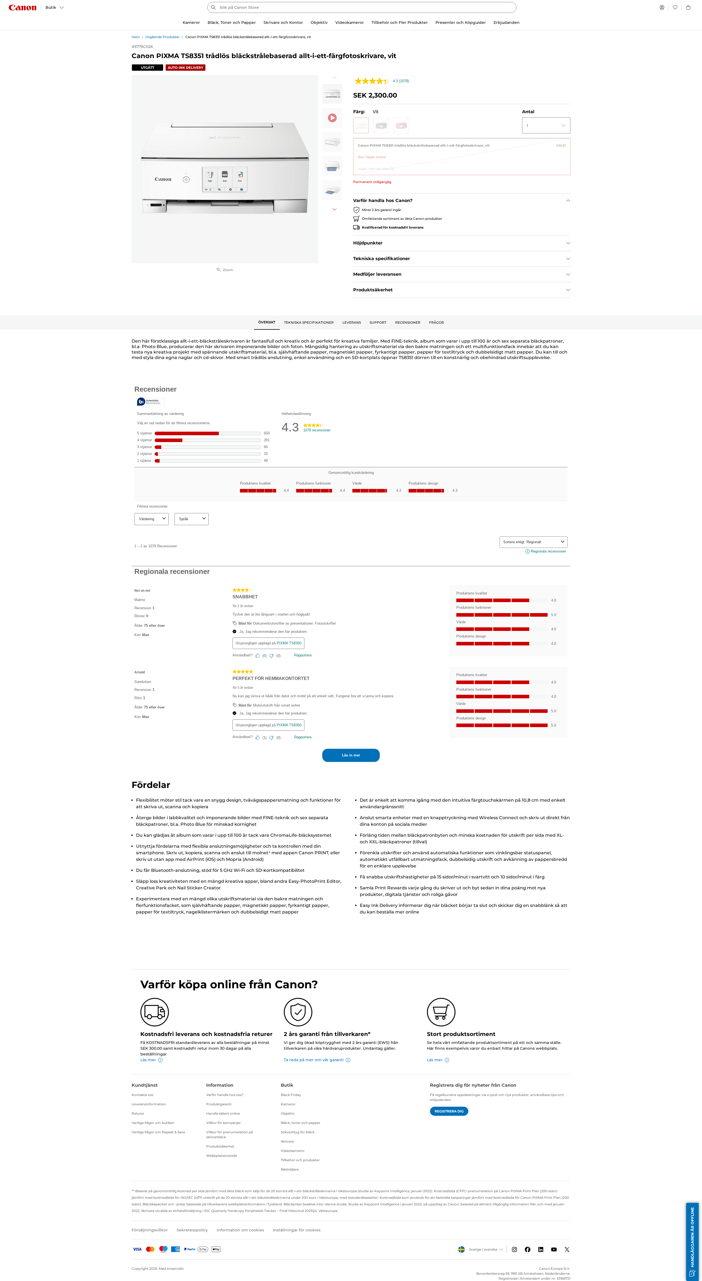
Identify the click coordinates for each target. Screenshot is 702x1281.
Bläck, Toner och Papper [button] (232, 22)
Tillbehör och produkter (300, 1160)
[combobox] (361, 7)
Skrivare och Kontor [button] (283, 22)
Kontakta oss (142, 1095)
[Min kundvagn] (688, 7)
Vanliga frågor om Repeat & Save (158, 1132)
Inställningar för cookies (297, 1230)
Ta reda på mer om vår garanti (314, 1059)
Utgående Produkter (162, 37)
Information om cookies (240, 1230)
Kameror (288, 1104)
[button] (361, 125)
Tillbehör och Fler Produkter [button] (400, 22)
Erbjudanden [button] (507, 22)
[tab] (267, 322)
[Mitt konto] (662, 7)
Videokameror (293, 1151)
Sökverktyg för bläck (298, 1132)
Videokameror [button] (349, 22)
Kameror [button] (191, 22)
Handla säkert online (223, 1113)
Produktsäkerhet (220, 1146)
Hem (136, 37)
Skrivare (287, 1141)
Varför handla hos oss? (225, 1095)
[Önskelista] (675, 7)
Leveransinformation (149, 1104)
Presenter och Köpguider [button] (460, 22)
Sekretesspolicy (192, 1230)
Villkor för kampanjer (223, 1123)
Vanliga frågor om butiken (153, 1123)
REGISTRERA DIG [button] (449, 1111)
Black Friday (291, 1095)
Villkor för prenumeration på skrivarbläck (229, 1134)
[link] (461, 149)
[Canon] (22, 7)
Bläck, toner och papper (300, 1123)
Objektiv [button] (319, 22)
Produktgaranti (218, 1104)
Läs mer (148, 1059)
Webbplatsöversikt (221, 1156)
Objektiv (288, 1113)
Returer (138, 1113)
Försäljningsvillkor (150, 1230)
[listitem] (332, 94)
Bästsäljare (290, 1169)
